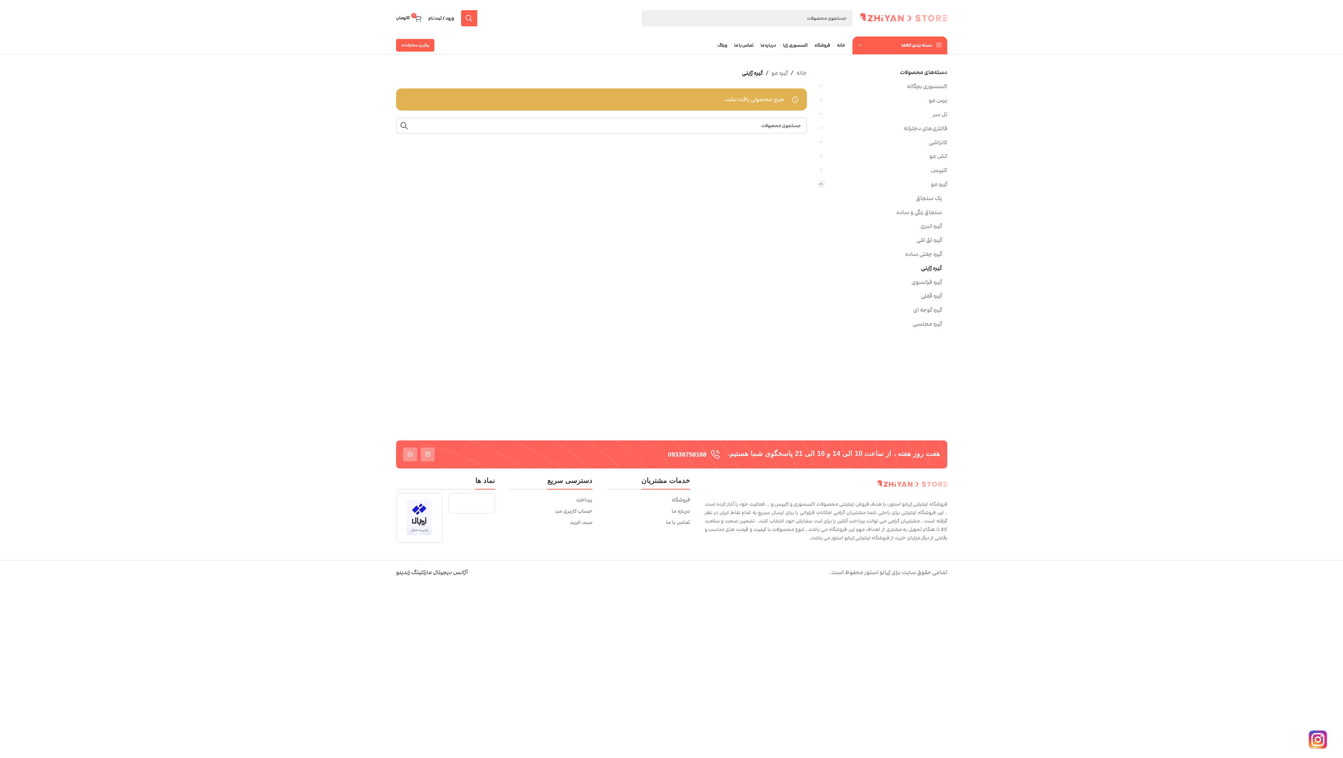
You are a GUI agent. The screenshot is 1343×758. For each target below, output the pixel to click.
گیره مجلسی (927, 324)
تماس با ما (678, 522)
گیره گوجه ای (927, 310)
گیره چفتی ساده (923, 254)
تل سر (940, 114)
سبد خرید (581, 522)
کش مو (938, 156)
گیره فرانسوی (926, 282)
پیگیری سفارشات (415, 45)
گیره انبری (931, 226)
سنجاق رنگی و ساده (919, 212)
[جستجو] (469, 18)
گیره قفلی (931, 296)
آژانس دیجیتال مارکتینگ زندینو (432, 572)
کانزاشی (938, 142)
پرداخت (584, 500)
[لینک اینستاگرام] (428, 454)
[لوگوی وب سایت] (903, 18)
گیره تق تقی (929, 240)
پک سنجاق (929, 198)
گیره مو (939, 184)
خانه (801, 73)
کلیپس (939, 170)
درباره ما (681, 511)
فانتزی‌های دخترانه (925, 128)
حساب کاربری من (573, 511)
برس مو (938, 100)
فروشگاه (681, 500)
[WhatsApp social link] (410, 454)
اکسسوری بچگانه (927, 86)
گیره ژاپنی (931, 268)
